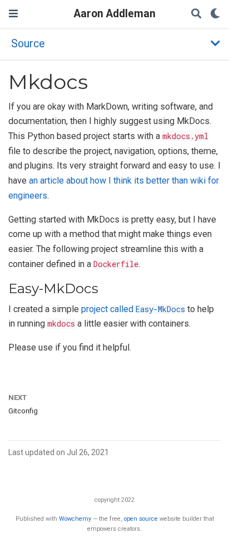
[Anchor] (105, 287)
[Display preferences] (215, 14)
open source (141, 518)
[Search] (196, 14)
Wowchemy (75, 518)
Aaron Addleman (115, 13)
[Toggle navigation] (13, 13)
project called (133, 309)
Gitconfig (23, 411)
